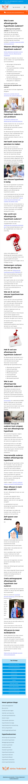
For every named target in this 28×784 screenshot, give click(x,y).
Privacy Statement (19, 777)
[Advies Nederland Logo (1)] (5, 5)
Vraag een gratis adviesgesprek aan (15, 12)
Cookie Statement (14, 778)
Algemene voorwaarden (9, 777)
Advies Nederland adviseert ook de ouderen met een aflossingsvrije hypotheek (13, 53)
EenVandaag (7, 400)
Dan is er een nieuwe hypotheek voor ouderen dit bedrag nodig (13, 199)
